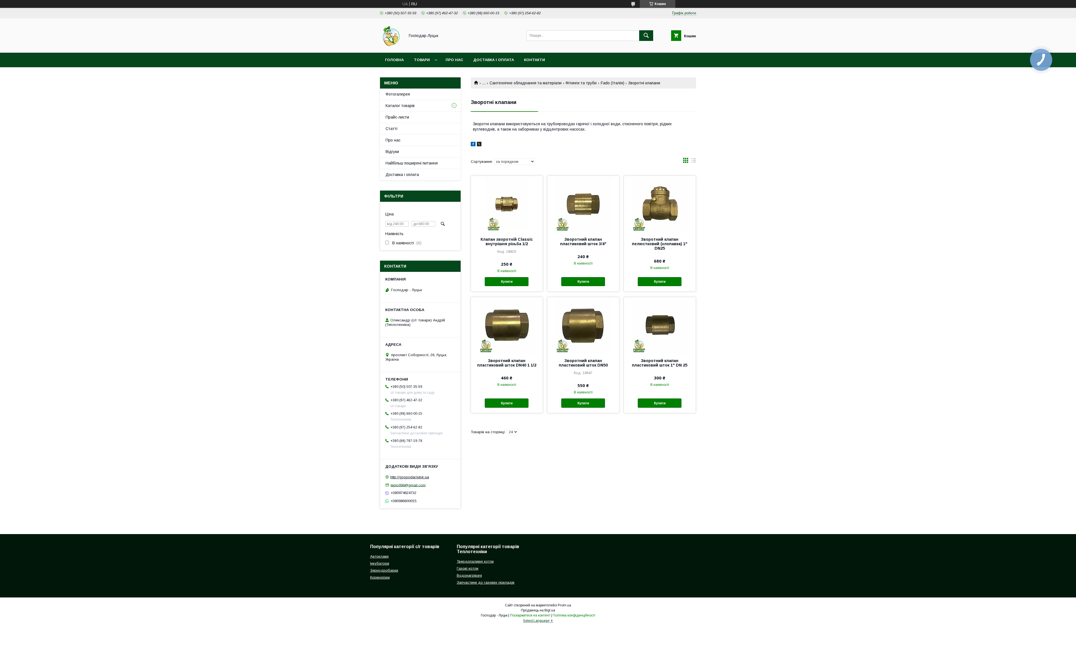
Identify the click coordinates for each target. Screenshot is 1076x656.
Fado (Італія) (612, 83)
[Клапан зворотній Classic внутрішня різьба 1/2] (506, 204)
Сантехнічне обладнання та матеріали (526, 83)
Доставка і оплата (493, 60)
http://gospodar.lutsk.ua (409, 477)
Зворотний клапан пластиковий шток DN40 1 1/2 (506, 362)
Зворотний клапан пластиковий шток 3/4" (583, 241)
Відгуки (392, 151)
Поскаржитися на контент (530, 615)
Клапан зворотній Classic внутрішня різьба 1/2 (507, 241)
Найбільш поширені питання (412, 163)
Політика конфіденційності (574, 615)
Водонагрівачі (469, 575)
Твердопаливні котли (475, 561)
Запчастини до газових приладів (485, 582)
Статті (391, 128)
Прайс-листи (397, 117)
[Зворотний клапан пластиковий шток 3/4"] (583, 204)
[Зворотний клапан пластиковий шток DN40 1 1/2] (506, 325)
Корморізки (380, 577)
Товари (422, 60)
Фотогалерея (398, 94)
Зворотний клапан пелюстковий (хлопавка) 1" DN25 (659, 244)
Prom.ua (564, 605)
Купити (507, 282)
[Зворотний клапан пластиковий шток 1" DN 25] (659, 325)
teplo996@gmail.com (408, 485)
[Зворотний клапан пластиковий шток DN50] (583, 325)
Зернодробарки (384, 570)
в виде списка (693, 162)
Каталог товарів (400, 105)
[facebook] (473, 145)
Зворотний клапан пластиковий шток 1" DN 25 (659, 362)
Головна (394, 60)
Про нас (454, 60)
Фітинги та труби (581, 83)
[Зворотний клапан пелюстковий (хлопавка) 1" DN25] (659, 204)
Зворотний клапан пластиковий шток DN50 (583, 362)
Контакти (534, 60)
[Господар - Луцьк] (391, 45)
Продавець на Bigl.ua (538, 610)
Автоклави (379, 556)
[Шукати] (646, 35)
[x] (479, 145)
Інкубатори (379, 563)
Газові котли (467, 568)
